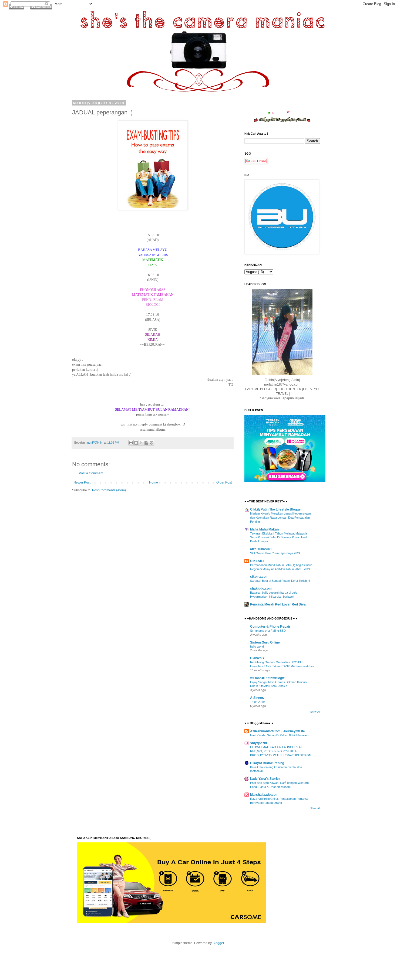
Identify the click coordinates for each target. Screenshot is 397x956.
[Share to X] (141, 442)
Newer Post (81, 482)
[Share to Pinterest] (151, 442)
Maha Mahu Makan (264, 529)
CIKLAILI (257, 561)
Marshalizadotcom (264, 795)
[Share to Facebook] (146, 442)
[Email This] (131, 442)
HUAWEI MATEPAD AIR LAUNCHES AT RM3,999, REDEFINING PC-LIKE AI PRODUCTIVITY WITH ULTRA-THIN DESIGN (280, 751)
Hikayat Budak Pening (267, 763)
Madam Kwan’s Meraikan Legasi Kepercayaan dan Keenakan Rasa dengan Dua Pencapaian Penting (280, 517)
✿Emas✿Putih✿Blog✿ (267, 678)
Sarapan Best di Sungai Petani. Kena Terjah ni (280, 580)
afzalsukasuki (260, 549)
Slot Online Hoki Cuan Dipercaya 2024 (275, 553)
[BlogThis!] (136, 442)
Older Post (224, 482)
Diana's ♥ (257, 658)
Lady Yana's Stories (265, 779)
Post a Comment (91, 473)
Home (153, 482)
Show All (315, 711)
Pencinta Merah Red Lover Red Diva (278, 604)
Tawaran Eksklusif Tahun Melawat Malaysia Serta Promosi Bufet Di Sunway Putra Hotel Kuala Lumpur (278, 537)
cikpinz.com (259, 577)
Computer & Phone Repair (270, 626)
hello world (257, 646)
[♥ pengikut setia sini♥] (16, 8)
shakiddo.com (261, 588)
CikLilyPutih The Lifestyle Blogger (276, 509)
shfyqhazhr (258, 743)
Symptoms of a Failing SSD (268, 630)
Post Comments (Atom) (109, 490)
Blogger (218, 943)
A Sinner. (257, 698)
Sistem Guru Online (265, 642)
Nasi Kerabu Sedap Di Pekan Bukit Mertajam (279, 735)
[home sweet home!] (41, 8)
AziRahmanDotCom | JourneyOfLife (277, 731)
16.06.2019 (257, 701)
